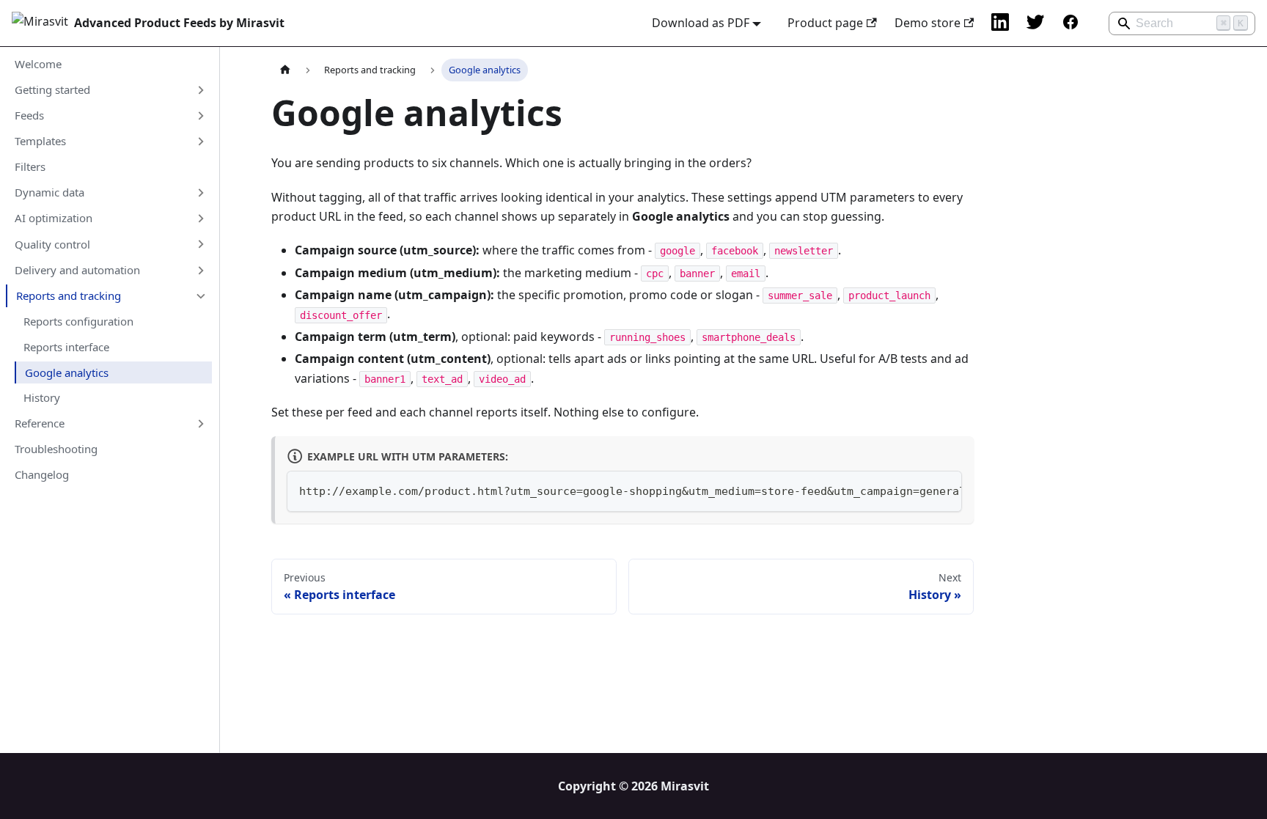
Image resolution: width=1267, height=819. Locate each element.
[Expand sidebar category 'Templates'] (200, 141)
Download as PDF (700, 23)
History (41, 397)
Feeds (29, 115)
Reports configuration (78, 321)
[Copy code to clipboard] (944, 489)
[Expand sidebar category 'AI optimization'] (200, 218)
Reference (40, 423)
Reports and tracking (68, 295)
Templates (40, 140)
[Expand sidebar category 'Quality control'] (200, 244)
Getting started (52, 89)
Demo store (928, 23)
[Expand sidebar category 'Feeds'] (200, 116)
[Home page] (285, 70)
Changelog (42, 474)
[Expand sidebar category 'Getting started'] (200, 89)
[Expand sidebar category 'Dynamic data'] (200, 193)
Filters (30, 166)
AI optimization (53, 217)
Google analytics (67, 372)
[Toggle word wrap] (917, 489)
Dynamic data (49, 192)
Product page (825, 23)
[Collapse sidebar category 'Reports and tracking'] (200, 295)
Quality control (52, 244)
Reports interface (66, 346)
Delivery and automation (77, 269)
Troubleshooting (56, 448)
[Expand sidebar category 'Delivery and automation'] (200, 270)
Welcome (38, 63)
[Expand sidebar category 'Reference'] (200, 424)
